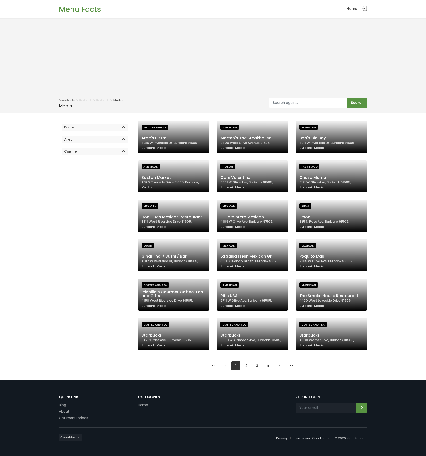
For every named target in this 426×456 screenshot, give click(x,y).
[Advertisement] (213, 60)
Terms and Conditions (311, 438)
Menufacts (67, 100)
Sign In (364, 8)
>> (291, 365)
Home (352, 8)
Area (68, 139)
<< (214, 365)
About (64, 411)
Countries (68, 437)
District (70, 127)
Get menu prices (73, 418)
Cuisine (70, 151)
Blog (62, 405)
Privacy (282, 438)
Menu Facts (80, 9)
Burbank (85, 100)
